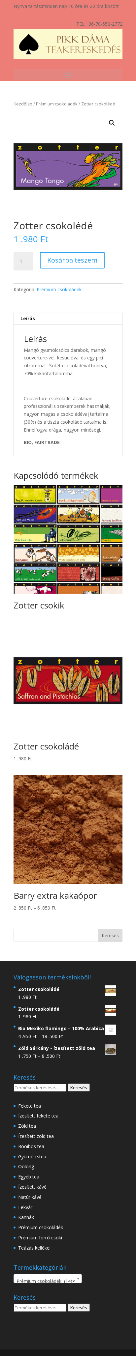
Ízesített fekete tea (38, 1116)
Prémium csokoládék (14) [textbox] (46, 1281)
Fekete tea (29, 1106)
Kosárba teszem (72, 260)
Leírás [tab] (27, 318)
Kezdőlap (23, 104)
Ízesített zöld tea (36, 1136)
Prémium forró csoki (40, 1237)
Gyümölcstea (32, 1156)
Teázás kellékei (34, 1248)
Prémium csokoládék (57, 104)
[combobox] (48, 1278)
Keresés (78, 1087)
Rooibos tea (31, 1146)
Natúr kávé (30, 1197)
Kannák (26, 1217)
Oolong (26, 1166)
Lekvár (25, 1207)
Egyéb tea (28, 1176)
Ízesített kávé (32, 1187)
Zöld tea (27, 1126)
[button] (112, 123)
